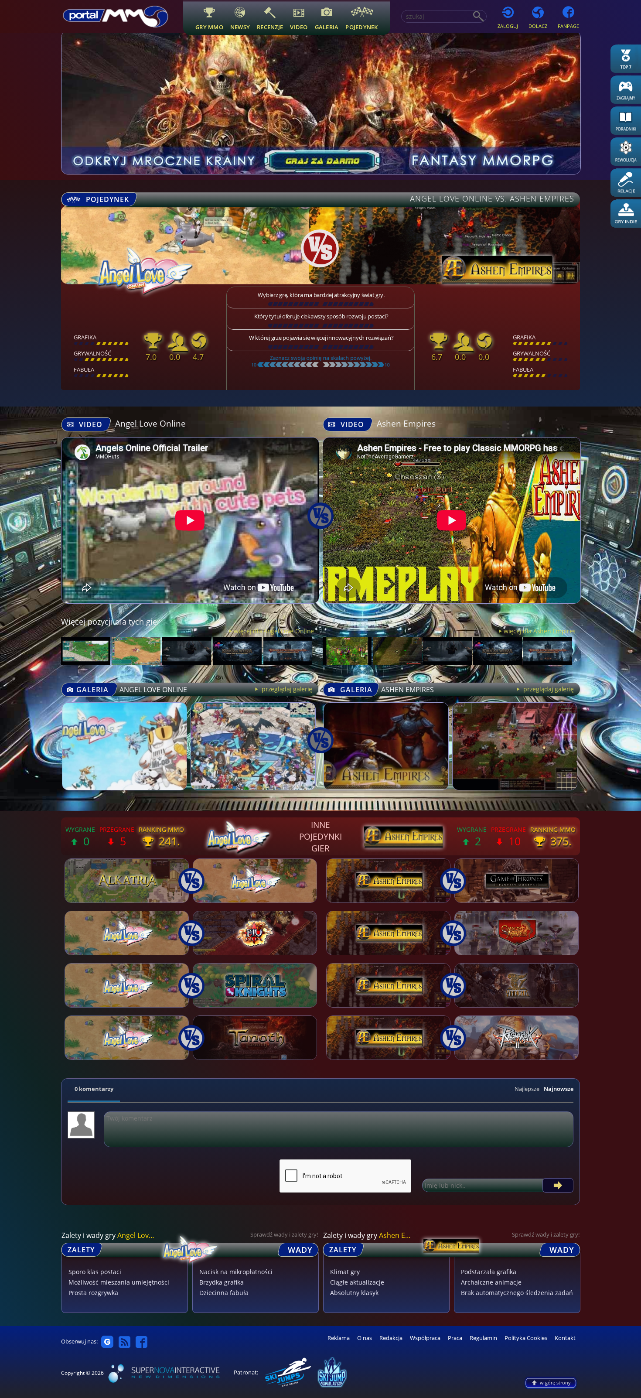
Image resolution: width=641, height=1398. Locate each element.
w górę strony (555, 1382)
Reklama (338, 1338)
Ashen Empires (406, 423)
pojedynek (361, 27)
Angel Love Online (150, 423)
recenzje (270, 27)
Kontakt (565, 1338)
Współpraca (425, 1338)
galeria (327, 27)
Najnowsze (558, 1089)
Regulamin (483, 1338)
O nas (364, 1338)
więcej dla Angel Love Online (274, 631)
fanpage (568, 26)
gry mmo (209, 27)
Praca (455, 1338)
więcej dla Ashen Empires (540, 631)
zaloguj (508, 26)
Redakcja (390, 1338)
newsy (240, 27)
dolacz (537, 26)
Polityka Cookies (526, 1338)
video (298, 27)
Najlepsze (527, 1089)
